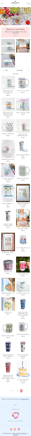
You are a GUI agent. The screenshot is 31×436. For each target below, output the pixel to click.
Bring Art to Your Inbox (15, 421)
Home (15, 13)
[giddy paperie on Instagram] (11, 429)
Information (15, 409)
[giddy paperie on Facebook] (15, 429)
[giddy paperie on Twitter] (18, 429)
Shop (15, 404)
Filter (6, 70)
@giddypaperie (25, 399)
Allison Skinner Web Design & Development (21, 434)
